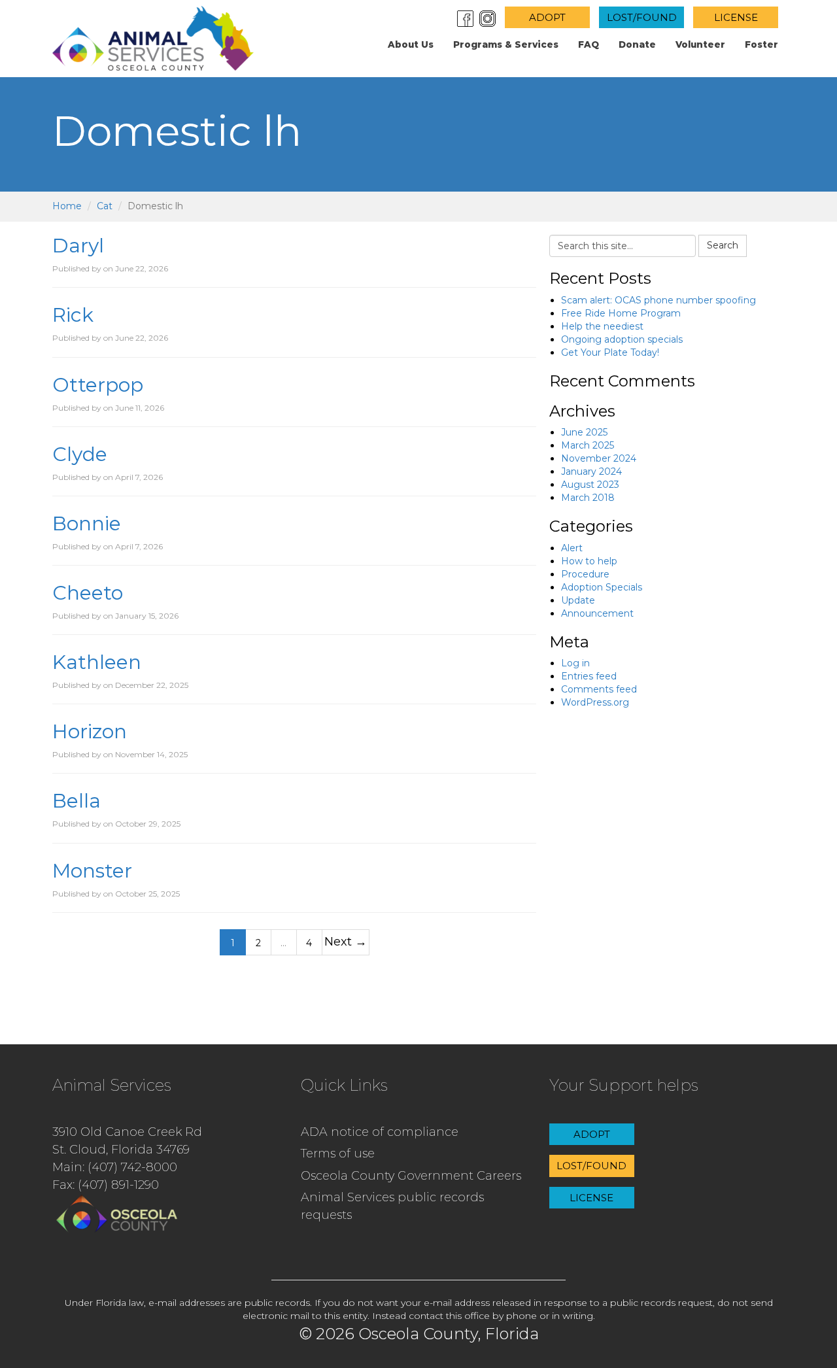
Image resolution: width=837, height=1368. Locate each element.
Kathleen (96, 662)
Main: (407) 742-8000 (114, 1167)
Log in (575, 663)
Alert (572, 548)
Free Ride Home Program (621, 313)
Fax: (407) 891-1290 (105, 1185)
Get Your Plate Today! (610, 352)
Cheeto (87, 593)
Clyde (79, 454)
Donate (637, 44)
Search (722, 245)
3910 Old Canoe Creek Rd (127, 1132)
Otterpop (97, 385)
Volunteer (700, 44)
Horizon (89, 731)
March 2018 (588, 498)
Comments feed (599, 689)
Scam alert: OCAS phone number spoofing (658, 300)
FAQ (588, 44)
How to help (589, 561)
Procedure (585, 574)
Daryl (78, 245)
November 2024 (598, 458)
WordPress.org (595, 702)
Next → (345, 941)
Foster (761, 44)
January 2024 (591, 471)
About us (411, 44)
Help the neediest (602, 326)
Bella (76, 801)
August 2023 (590, 484)
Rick (73, 315)
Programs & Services (505, 44)
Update (578, 600)
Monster (92, 871)
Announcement (597, 613)
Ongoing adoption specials (622, 339)
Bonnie (86, 523)
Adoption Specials (601, 587)
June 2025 (584, 432)
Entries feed (589, 676)
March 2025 (587, 445)
